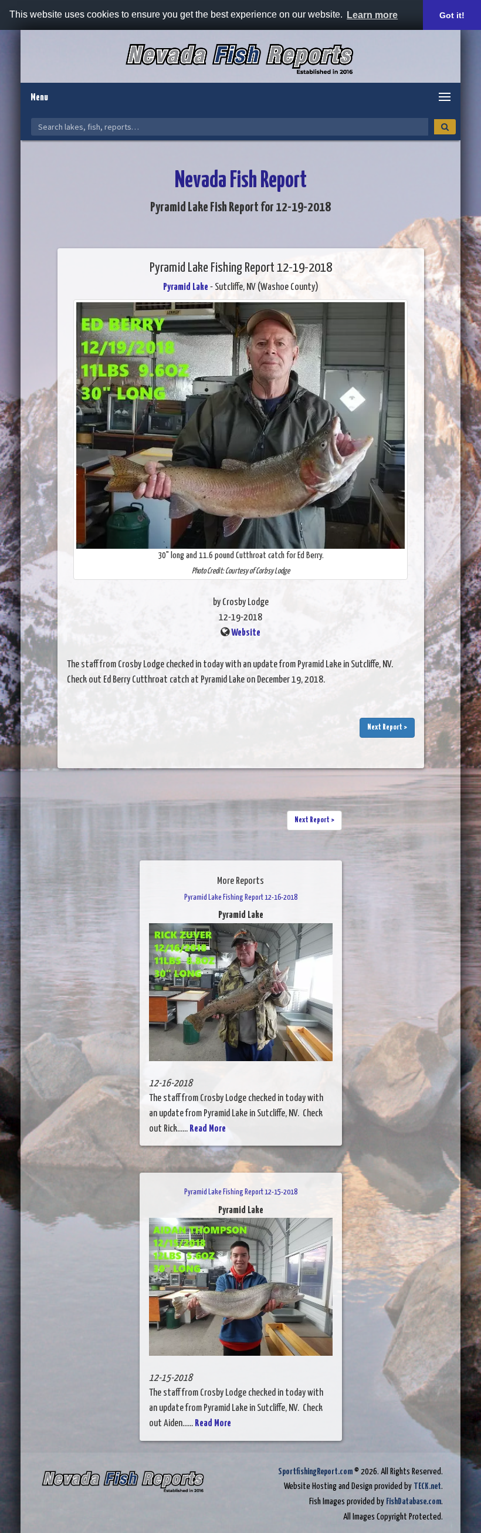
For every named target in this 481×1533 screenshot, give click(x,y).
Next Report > (387, 727)
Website (245, 633)
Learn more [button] (372, 15)
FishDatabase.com (413, 1501)
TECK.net (427, 1486)
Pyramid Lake (185, 287)
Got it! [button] (452, 15)
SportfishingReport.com (315, 1471)
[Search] (445, 126)
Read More (207, 1129)
